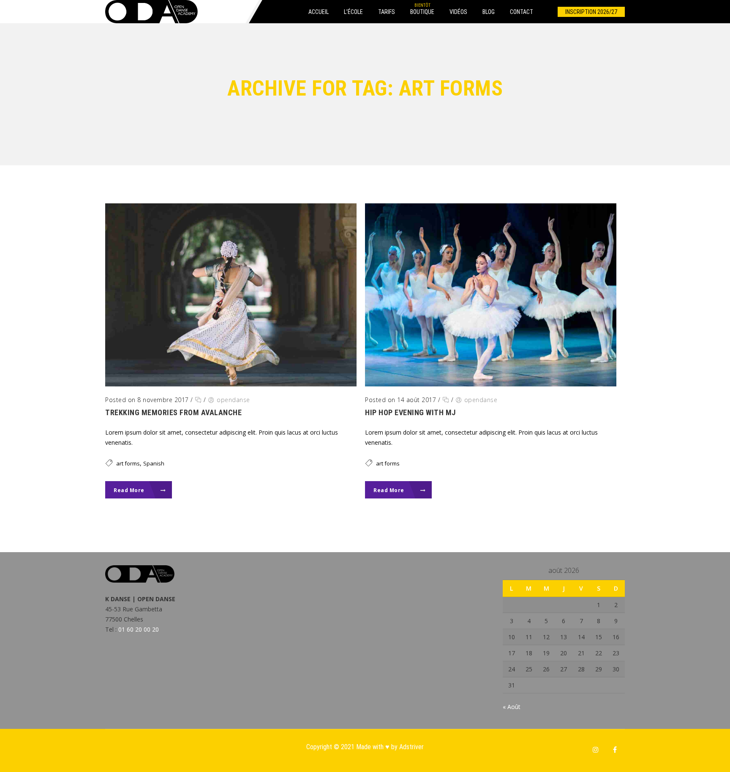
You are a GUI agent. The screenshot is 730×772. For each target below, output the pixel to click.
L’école (353, 11)
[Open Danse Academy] (151, 11)
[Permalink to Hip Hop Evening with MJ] (490, 384)
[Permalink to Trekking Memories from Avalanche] (231, 384)
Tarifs (386, 11)
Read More (130, 490)
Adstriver (411, 747)
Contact (521, 11)
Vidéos (458, 11)
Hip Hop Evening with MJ (410, 412)
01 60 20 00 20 (138, 629)
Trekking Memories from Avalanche (173, 412)
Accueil (318, 11)
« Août (511, 707)
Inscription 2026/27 (591, 11)
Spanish (153, 463)
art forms (128, 463)
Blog (488, 11)
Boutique (422, 11)
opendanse (233, 400)
